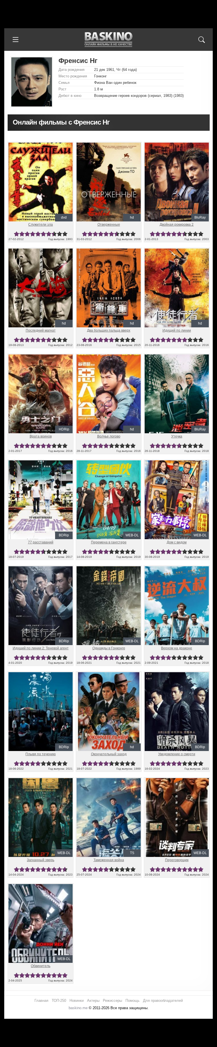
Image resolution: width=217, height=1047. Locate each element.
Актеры (93, 1000)
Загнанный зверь (40, 860)
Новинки (77, 1000)
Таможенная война (109, 860)
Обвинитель (40, 966)
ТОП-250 (59, 1000)
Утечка (176, 436)
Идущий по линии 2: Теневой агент (41, 648)
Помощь (132, 1000)
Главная (41, 1000)
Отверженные (108, 225)
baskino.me (78, 1008)
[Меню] (15, 39)
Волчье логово (108, 436)
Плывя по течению (40, 754)
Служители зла (40, 225)
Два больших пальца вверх (108, 330)
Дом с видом (176, 542)
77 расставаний (40, 542)
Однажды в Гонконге (108, 648)
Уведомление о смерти (176, 754)
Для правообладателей (163, 1000)
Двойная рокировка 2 (177, 225)
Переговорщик (176, 860)
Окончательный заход (109, 754)
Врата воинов (41, 436)
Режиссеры (112, 1000)
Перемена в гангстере (109, 542)
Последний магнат (41, 330)
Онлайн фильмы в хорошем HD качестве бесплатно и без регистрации (108, 39)
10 (65, 234)
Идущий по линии (176, 330)
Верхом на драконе (176, 648)
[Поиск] (201, 39)
